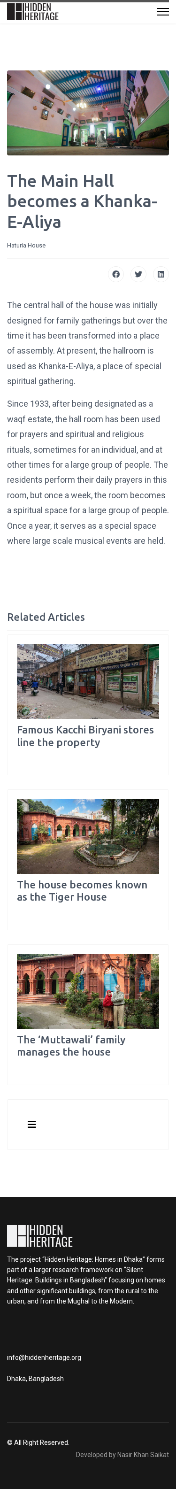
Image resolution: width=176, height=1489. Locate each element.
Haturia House (26, 245)
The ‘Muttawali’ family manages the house (71, 1045)
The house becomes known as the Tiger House (82, 891)
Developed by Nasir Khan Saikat (122, 1454)
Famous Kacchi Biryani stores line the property (85, 736)
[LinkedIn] (161, 274)
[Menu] (163, 11)
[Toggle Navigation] (32, 1125)
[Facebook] (116, 274)
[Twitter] (138, 274)
